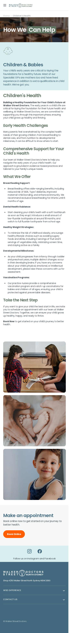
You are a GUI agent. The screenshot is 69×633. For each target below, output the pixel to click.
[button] (4, 5)
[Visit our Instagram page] (28, 554)
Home (6, 15)
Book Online (14, 537)
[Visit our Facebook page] (38, 554)
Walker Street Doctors (15, 624)
